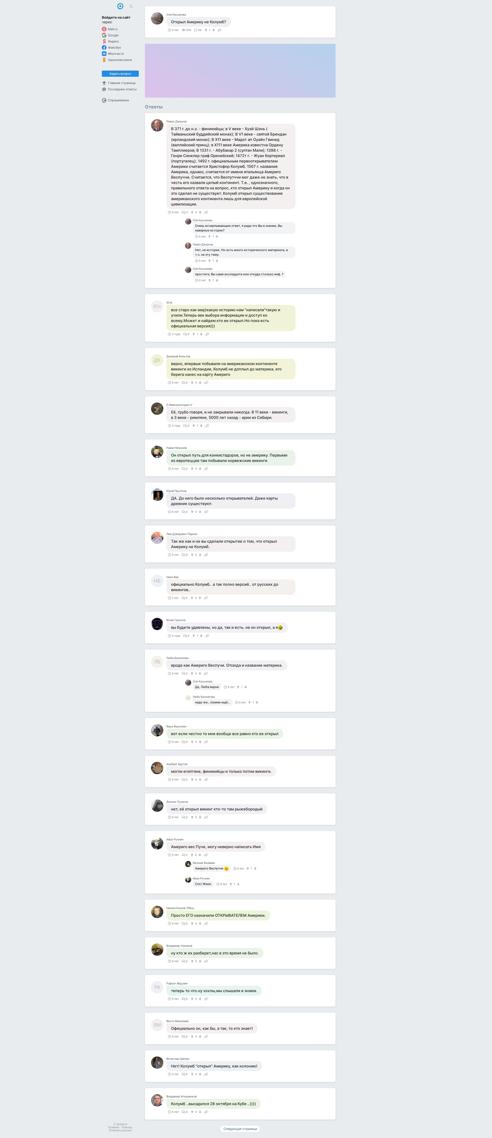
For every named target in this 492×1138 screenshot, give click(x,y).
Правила (113, 1127)
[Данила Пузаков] (158, 805)
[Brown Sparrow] (158, 624)
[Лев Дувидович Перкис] (158, 538)
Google (113, 35)
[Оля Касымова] (158, 18)
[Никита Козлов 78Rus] (158, 912)
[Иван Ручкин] (158, 843)
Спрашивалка (118, 100)
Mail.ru (113, 29)
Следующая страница (240, 1129)
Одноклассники (120, 60)
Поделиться (219, 30)
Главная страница (121, 83)
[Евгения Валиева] (189, 864)
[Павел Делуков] (158, 125)
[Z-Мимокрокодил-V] (158, 409)
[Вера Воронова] (158, 730)
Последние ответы (122, 89)
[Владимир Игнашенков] (158, 1100)
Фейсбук (114, 47)
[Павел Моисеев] (158, 452)
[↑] (206, 30)
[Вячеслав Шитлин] (158, 1062)
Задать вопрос (120, 74)
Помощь (127, 1127)
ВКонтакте (116, 54)
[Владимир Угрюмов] (158, 949)
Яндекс (113, 41)
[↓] (213, 30)
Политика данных (120, 1130)
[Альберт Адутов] (158, 768)
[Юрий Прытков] (158, 495)
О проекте (120, 1124)
